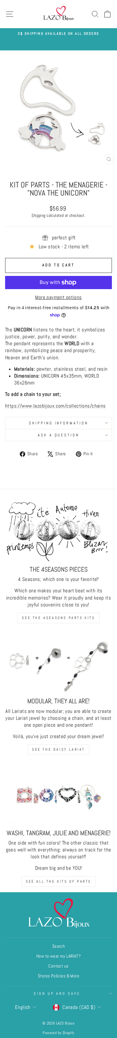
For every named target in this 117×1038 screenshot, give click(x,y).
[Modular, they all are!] (58, 663)
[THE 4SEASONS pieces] (58, 531)
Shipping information (58, 423)
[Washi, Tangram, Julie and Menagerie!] (58, 794)
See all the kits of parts (58, 881)
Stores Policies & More (58, 976)
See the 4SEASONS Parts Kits (58, 617)
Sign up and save (57, 993)
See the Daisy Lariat (58, 749)
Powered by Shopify (58, 1033)
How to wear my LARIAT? (58, 956)
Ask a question (59, 435)
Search (58, 946)
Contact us (58, 966)
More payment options (58, 297)
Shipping (38, 215)
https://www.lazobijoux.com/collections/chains (55, 406)
